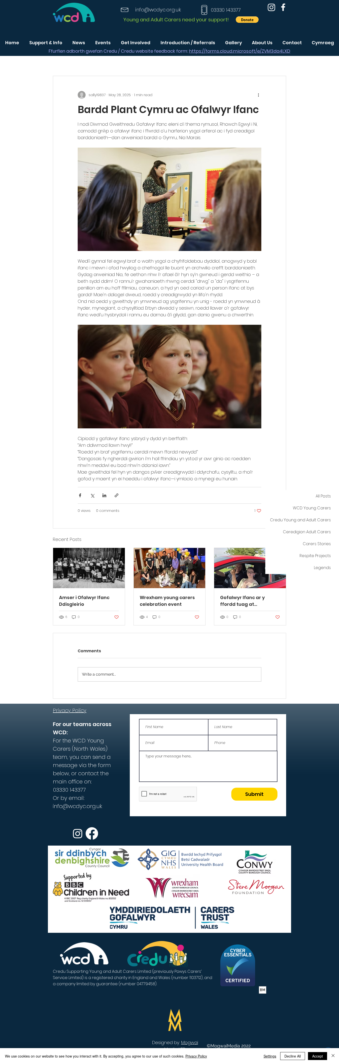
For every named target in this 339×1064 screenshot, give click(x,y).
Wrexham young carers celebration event (167, 600)
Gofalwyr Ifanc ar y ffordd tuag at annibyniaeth (242, 601)
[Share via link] (116, 495)
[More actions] (258, 95)
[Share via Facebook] (80, 495)
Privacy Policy (196, 1056)
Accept (317, 1056)
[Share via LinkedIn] (104, 495)
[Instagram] (271, 7)
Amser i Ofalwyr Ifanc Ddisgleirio (84, 600)
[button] (247, 19)
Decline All (292, 1056)
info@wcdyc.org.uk (158, 9)
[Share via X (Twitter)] (92, 495)
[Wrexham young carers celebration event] (169, 568)
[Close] (333, 1056)
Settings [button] (270, 1056)
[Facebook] (283, 7)
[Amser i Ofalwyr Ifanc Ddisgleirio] (89, 568)
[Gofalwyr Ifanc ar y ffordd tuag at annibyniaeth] (250, 568)
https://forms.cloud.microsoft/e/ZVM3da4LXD (239, 51)
